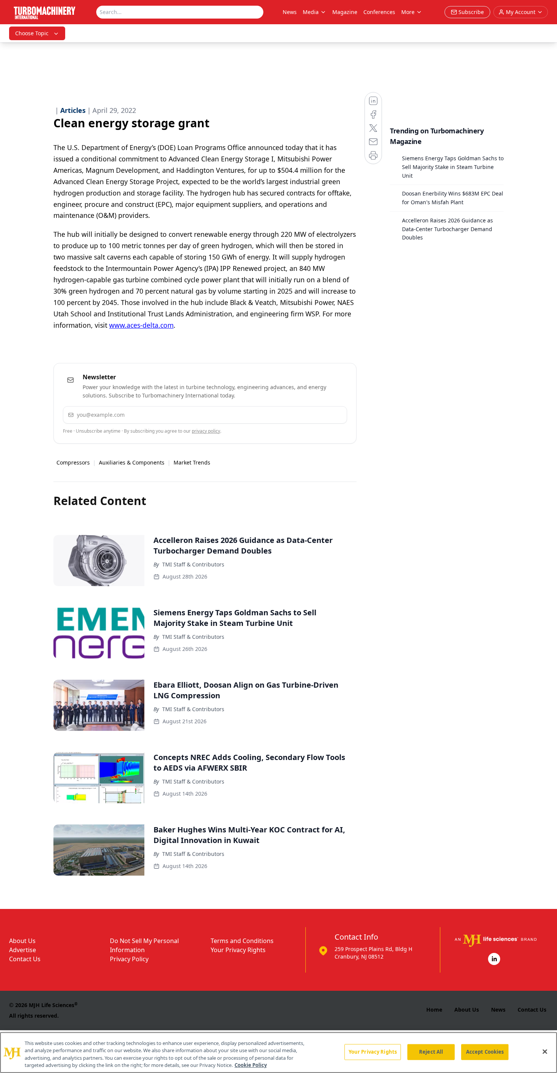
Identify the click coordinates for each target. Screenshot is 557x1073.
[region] (278, 1052)
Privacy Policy (129, 959)
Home (434, 1009)
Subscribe (318, 414)
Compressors (73, 462)
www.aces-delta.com (141, 325)
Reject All (431, 1051)
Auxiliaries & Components (131, 462)
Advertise (22, 950)
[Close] (545, 1051)
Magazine (344, 12)
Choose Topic (32, 33)
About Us (22, 941)
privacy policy (206, 431)
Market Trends (192, 462)
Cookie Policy (251, 1065)
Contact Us (25, 959)
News (290, 12)
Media (311, 12)
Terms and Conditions (242, 941)
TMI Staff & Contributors (193, 564)
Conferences (379, 12)
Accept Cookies (485, 1051)
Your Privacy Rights (238, 950)
